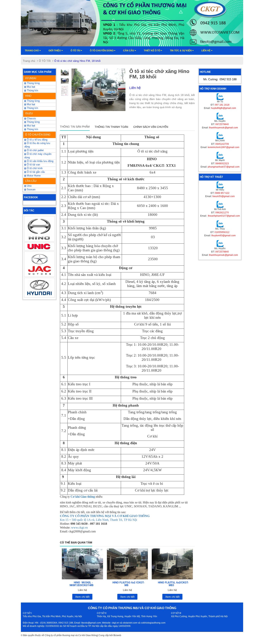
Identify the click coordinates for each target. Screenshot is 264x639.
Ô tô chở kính (34, 168)
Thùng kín (32, 90)
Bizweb (117, 635)
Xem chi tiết (82, 596)
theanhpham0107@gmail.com (223, 215)
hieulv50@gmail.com (223, 196)
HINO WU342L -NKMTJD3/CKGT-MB (81, 584)
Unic (29, 186)
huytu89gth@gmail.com (223, 108)
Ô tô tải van (33, 164)
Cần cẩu (129, 50)
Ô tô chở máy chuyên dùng (37, 156)
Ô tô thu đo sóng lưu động (37, 145)
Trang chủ (32, 50)
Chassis (31, 118)
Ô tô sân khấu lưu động (39, 161)
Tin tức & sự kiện (181, 50)
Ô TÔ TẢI (76, 50)
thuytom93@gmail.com (223, 235)
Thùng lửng (33, 122)
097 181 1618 (222, 104)
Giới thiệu (55, 50)
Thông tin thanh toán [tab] (111, 126)
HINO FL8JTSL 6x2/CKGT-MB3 (173, 584)
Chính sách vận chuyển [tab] (150, 126)
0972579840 (222, 124)
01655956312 (222, 232)
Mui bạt (30, 87)
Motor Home (33, 175)
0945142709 (222, 144)
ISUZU (29, 113)
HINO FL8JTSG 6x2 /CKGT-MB (128, 584)
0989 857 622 (222, 193)
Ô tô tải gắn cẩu (35, 172)
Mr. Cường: (220, 79)
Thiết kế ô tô (152, 50)
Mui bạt (30, 125)
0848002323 (222, 163)
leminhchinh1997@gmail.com (223, 147)
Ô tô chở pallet (35, 150)
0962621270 (222, 212)
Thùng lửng (33, 83)
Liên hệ (206, 50)
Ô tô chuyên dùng (102, 50)
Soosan (30, 189)
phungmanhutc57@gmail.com (223, 166)
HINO (28, 95)
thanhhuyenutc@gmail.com (223, 127)
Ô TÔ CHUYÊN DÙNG (37, 134)
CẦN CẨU (30, 181)
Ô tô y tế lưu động (36, 139)
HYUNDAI (30, 78)
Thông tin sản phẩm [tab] (75, 126)
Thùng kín (32, 129)
